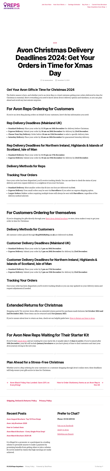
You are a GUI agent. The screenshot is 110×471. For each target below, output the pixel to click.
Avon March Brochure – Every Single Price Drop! (26, 432)
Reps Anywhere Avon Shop (96, 7)
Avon (55, 43)
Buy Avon (85, 4)
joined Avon (22, 341)
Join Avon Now (46, 4)
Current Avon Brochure (99, 4)
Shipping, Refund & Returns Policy (22, 401)
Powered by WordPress (44, 466)
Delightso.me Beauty (65, 434)
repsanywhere (49, 80)
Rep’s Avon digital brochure (57, 219)
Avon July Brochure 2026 (17, 423)
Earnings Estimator (74, 4)
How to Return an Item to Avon (82, 318)
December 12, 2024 (63, 80)
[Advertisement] (55, 23)
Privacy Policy (45, 401)
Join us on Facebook (65, 426)
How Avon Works (59, 4)
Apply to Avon (63, 430)
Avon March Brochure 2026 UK (19, 436)
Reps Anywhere (17, 466)
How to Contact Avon (15, 427)
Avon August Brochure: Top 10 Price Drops (24, 419)
